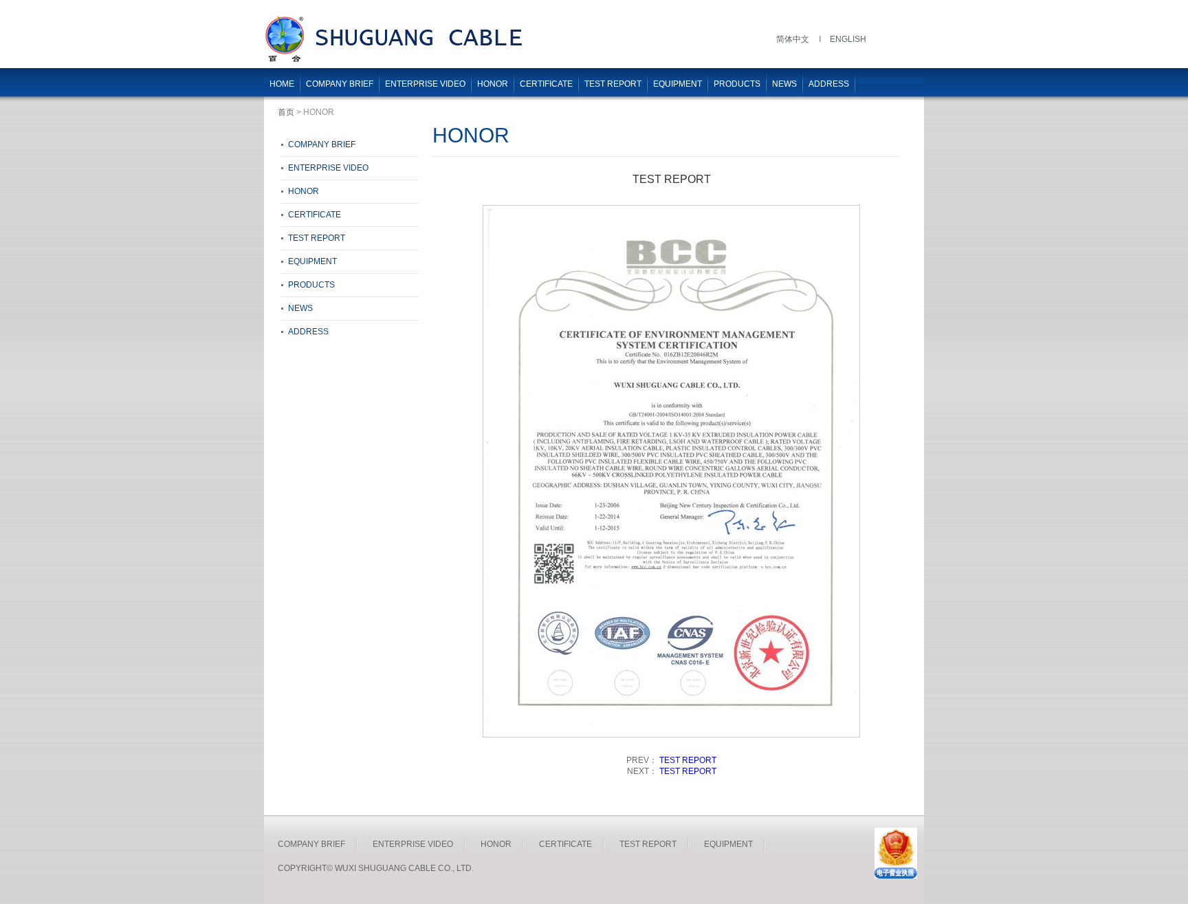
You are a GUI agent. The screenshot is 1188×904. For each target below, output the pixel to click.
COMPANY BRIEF (339, 84)
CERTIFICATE (546, 84)
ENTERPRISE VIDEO (425, 84)
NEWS (784, 84)
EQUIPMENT (677, 84)
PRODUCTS (737, 84)
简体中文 (792, 39)
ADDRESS (828, 84)
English (848, 39)
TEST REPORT (612, 84)
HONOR (492, 84)
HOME (282, 84)
